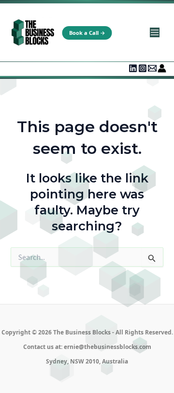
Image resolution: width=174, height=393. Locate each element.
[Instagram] (142, 68)
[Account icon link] (162, 68)
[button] (87, 33)
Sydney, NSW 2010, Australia (87, 361)
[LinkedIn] (133, 68)
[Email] (152, 68)
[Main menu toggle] (154, 33)
